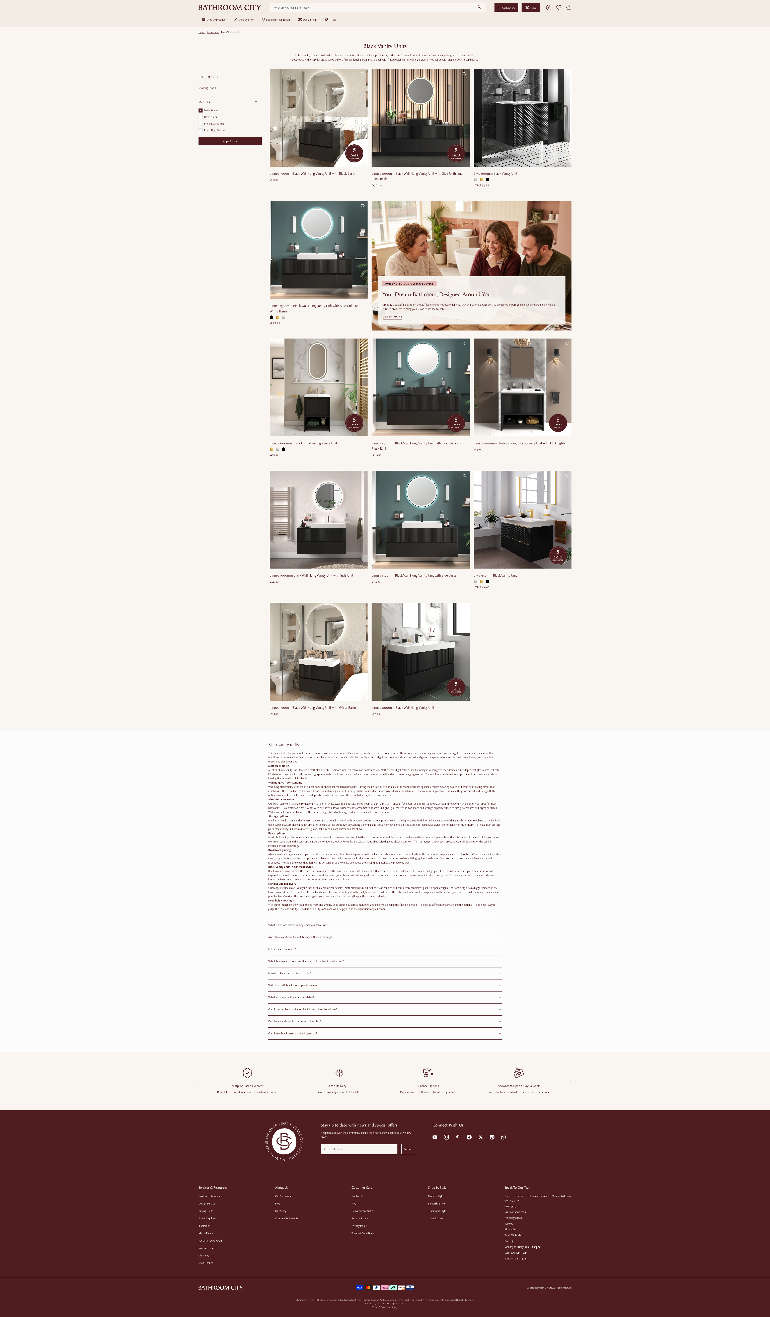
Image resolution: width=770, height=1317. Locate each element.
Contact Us (508, 7)
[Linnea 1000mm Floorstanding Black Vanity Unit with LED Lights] (522, 387)
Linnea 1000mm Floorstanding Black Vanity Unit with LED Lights (519, 443)
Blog (277, 1203)
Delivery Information (363, 1211)
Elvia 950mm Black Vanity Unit (495, 575)
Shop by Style (246, 19)
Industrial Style (436, 1203)
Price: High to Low (214, 130)
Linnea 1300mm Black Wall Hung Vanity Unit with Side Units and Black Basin (417, 446)
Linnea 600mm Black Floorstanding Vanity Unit (303, 443)
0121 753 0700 (512, 1206)
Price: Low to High (214, 123)
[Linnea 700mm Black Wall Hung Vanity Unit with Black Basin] (319, 118)
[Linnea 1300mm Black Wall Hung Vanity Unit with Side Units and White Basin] (319, 250)
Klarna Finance (207, 1233)
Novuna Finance (207, 1248)
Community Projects (286, 1218)
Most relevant (212, 110)
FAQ (354, 1203)
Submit (408, 1149)
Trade (533, 7)
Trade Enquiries (207, 1218)
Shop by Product (216, 19)
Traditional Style (437, 1211)
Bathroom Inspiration (278, 19)
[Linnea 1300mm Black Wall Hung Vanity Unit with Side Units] (420, 520)
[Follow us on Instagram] (446, 1137)
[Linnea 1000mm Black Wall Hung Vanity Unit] (420, 652)
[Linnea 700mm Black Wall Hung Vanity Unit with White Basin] (319, 652)
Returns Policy (360, 1218)
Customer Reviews (209, 1196)
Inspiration (204, 1226)
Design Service (207, 1203)
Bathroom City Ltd (543, 1287)
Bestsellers (210, 117)
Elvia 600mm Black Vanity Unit (495, 173)
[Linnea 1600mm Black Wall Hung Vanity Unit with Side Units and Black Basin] (420, 118)
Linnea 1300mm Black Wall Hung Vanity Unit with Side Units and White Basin (315, 308)
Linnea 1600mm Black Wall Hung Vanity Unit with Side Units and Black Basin (417, 176)
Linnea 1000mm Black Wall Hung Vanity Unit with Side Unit (311, 575)
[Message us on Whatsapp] (503, 1137)
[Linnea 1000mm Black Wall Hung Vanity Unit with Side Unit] (319, 520)
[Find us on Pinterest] (492, 1137)
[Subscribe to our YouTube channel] (435, 1137)
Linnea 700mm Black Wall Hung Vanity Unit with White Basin (313, 707)
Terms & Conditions (363, 1233)
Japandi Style (435, 1218)
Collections (213, 32)
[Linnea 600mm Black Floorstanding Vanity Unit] (319, 387)
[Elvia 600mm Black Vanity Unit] (522, 118)
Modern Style (435, 1196)
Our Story (280, 1211)
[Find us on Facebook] (469, 1137)
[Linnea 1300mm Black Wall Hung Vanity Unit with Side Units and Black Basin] (420, 387)
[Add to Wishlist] (363, 73)
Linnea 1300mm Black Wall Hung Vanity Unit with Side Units (414, 575)
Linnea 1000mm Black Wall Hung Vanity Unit (403, 707)
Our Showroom (283, 1196)
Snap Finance (206, 1263)
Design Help (310, 19)
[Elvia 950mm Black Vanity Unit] (522, 520)
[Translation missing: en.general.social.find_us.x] (480, 1137)
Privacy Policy (359, 1226)
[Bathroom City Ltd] (230, 7)
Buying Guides (207, 1211)
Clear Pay (204, 1255)
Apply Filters (230, 141)
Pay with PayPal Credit (211, 1240)
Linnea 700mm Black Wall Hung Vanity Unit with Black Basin (312, 173)
